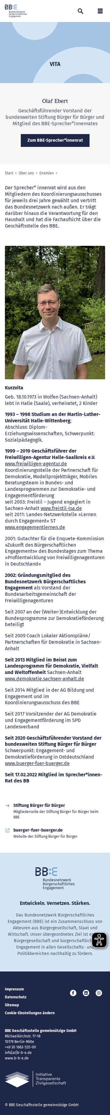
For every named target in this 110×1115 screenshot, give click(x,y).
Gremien (46, 173)
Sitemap (12, 1005)
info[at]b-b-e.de (18, 1053)
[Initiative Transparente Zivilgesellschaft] (35, 1079)
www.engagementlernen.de (35, 527)
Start (9, 173)
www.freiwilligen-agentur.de (36, 464)
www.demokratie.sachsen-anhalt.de (44, 679)
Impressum (14, 989)
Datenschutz (16, 997)
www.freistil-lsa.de (61, 508)
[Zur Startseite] (16, 11)
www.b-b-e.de (17, 1058)
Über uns (26, 173)
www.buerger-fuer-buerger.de (37, 763)
